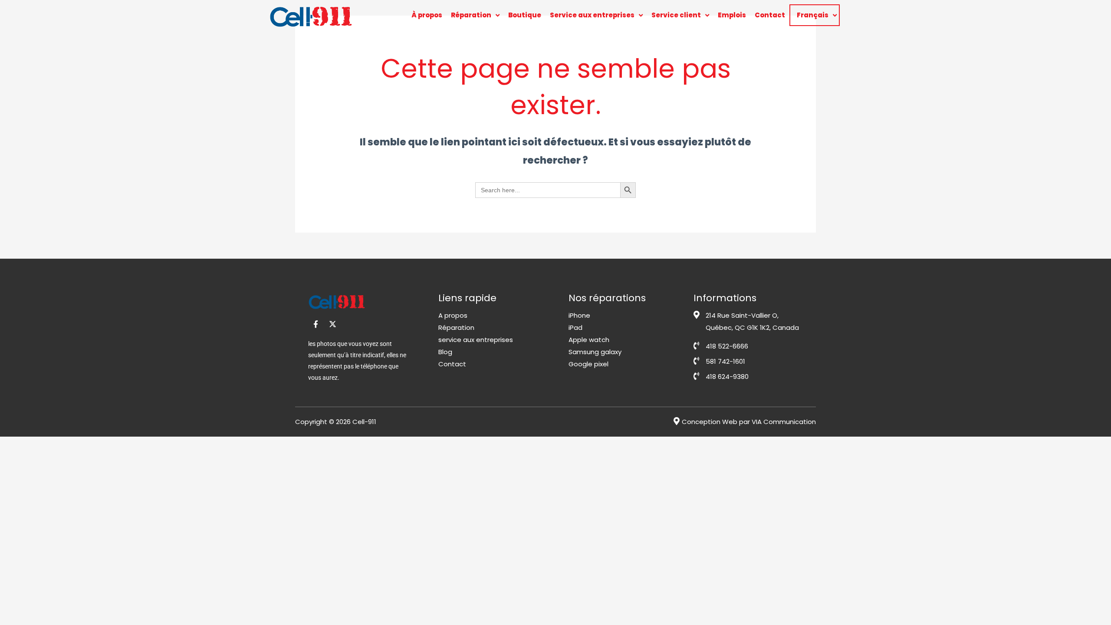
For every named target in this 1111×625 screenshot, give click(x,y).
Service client (676, 15)
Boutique (524, 15)
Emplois (732, 15)
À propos (426, 15)
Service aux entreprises (592, 15)
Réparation (471, 15)
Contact (770, 15)
